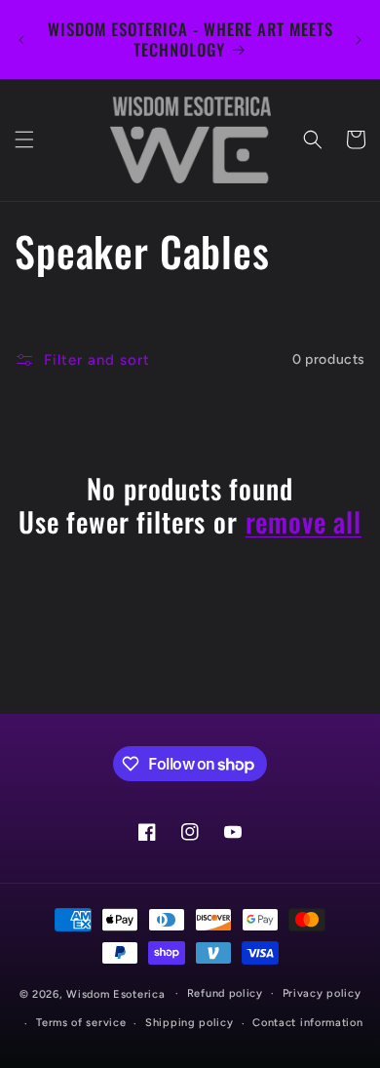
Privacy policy (322, 993)
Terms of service (81, 1022)
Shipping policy (189, 1022)
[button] (24, 139)
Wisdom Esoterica (115, 993)
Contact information (307, 1022)
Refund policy (225, 993)
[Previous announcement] (21, 40)
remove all (303, 521)
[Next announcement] (358, 40)
